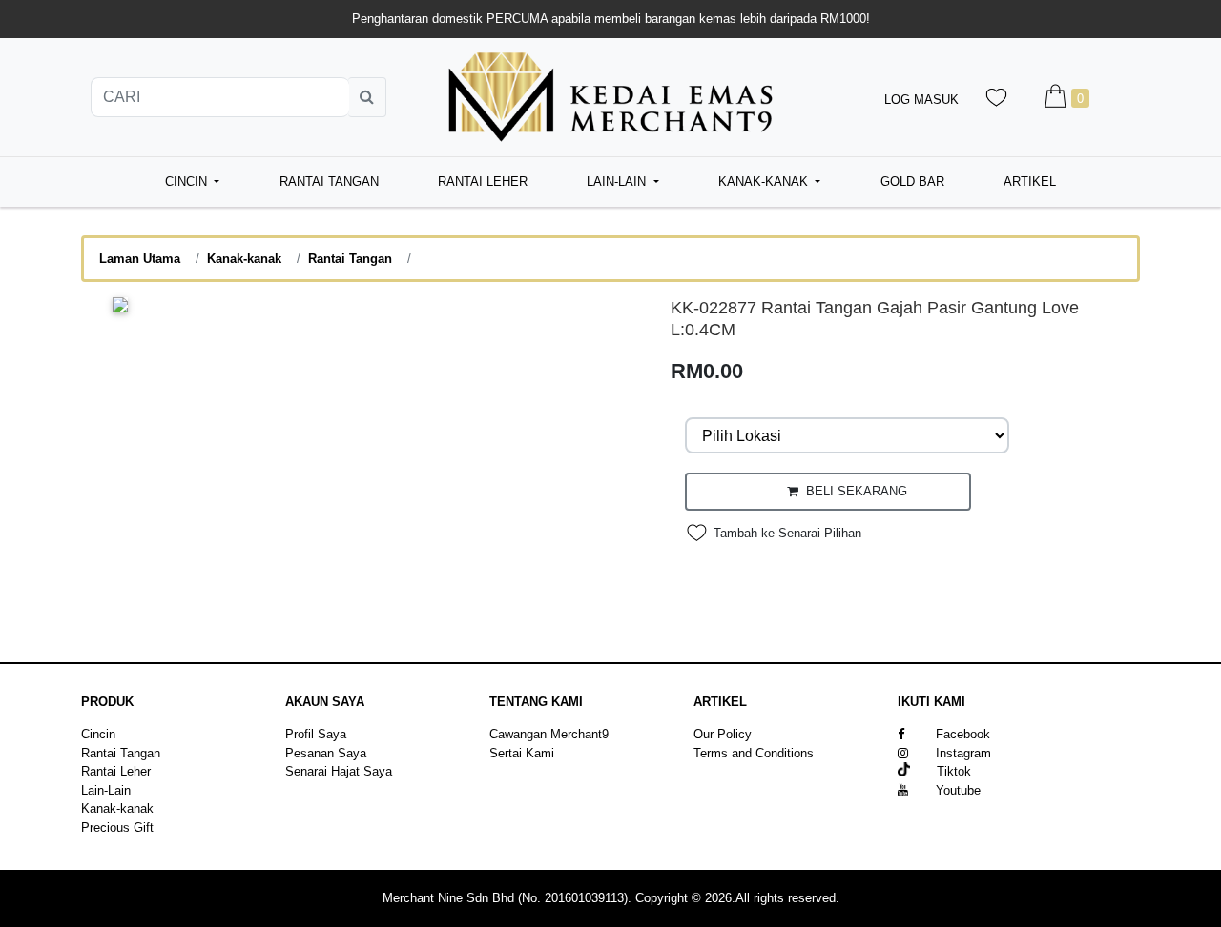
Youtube (958, 790)
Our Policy (722, 734)
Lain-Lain (106, 790)
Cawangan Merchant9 (549, 734)
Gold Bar (912, 181)
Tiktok (940, 771)
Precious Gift (117, 827)
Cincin (98, 734)
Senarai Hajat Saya (338, 771)
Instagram (963, 753)
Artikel (1030, 181)
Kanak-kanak (244, 259)
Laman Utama (139, 259)
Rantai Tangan (329, 181)
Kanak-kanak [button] (765, 181)
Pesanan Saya (325, 753)
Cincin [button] (188, 181)
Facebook (963, 734)
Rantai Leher (483, 181)
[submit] (367, 97)
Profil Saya (315, 734)
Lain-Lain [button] (618, 181)
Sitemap (716, 771)
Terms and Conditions (753, 753)
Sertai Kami (521, 753)
